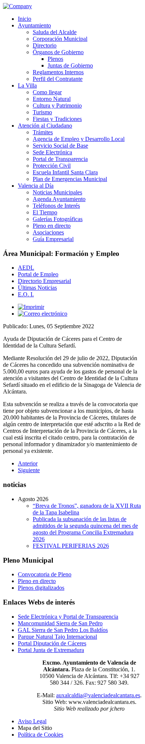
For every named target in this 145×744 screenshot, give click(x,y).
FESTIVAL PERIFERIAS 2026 (71, 546)
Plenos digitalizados (41, 588)
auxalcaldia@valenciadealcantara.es (98, 695)
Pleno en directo (37, 581)
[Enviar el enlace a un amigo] (42, 313)
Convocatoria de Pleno (44, 574)
